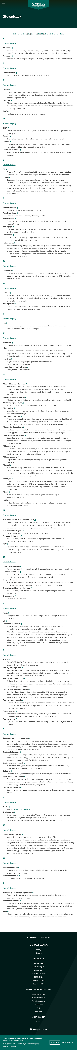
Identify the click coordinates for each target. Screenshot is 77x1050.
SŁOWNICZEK (45, 938)
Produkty (38, 959)
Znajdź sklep (40, 1030)
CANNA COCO (38, 970)
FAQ (38, 1008)
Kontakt (39, 953)
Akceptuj (55, 1042)
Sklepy (38, 950)
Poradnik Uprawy (38, 1001)
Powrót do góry (9, 43)
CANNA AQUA (38, 967)
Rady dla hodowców (38, 990)
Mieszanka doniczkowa (23, 810)
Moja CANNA (38, 1017)
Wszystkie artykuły (38, 994)
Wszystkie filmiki (38, 998)
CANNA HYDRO (38, 974)
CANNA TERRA (38, 963)
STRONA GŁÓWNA (32, 937)
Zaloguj (38, 1022)
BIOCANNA (38, 977)
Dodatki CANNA (38, 980)
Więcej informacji (9, 1046)
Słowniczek (38, 1011)
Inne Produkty (38, 984)
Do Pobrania (38, 1005)
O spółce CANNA (39, 945)
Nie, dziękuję (67, 1042)
